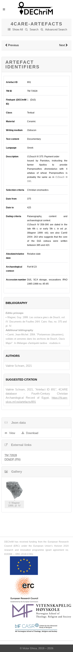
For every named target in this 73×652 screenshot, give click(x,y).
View (12, 433)
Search (34, 29)
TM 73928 (10, 455)
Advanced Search (56, 29)
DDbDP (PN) (12, 459)
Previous (13, 45)
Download (32, 433)
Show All (17, 29)
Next (62, 45)
